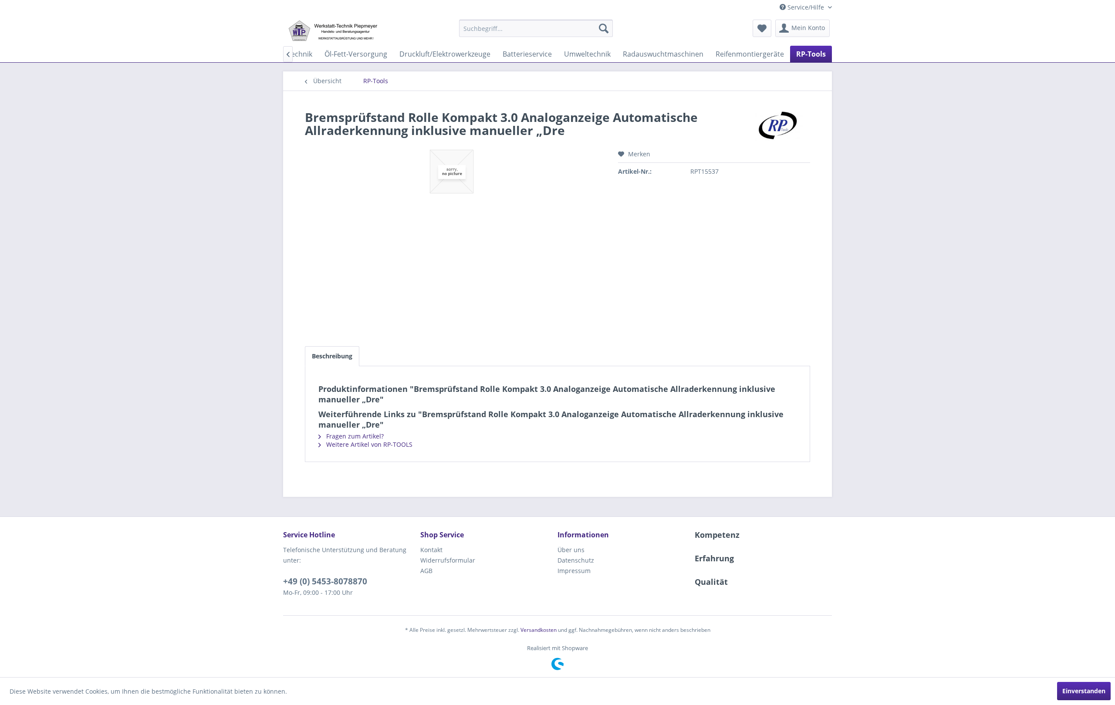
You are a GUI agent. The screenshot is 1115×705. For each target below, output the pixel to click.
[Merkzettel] (762, 28)
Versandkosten (538, 630)
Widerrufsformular (447, 560)
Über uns (571, 550)
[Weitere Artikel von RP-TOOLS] (778, 126)
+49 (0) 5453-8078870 (325, 581)
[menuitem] (536, 28)
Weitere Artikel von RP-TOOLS (368, 444)
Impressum (574, 571)
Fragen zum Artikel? (354, 436)
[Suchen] (604, 28)
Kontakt (431, 550)
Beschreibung (332, 356)
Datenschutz (576, 560)
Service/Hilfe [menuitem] (806, 7)
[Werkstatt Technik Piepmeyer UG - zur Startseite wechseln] (332, 30)
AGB (426, 571)
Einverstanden (1083, 691)
